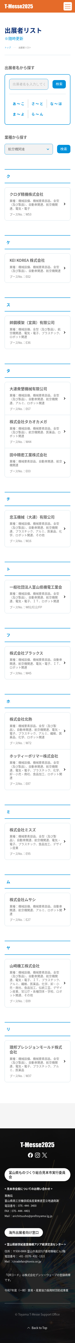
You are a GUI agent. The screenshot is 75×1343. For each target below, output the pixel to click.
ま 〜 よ (18, 114)
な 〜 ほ (56, 103)
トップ (8, 48)
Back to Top (39, 1327)
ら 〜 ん (37, 114)
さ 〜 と (37, 103)
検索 (59, 84)
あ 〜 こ (18, 103)
